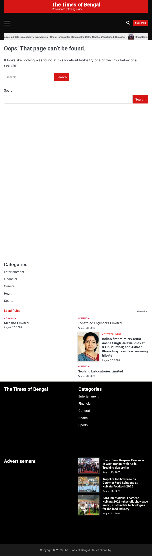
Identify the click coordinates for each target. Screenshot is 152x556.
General (9, 286)
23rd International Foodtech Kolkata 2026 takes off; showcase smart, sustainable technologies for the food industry (125, 503)
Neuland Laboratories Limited (100, 371)
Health (8, 293)
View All (141, 311)
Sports (8, 301)
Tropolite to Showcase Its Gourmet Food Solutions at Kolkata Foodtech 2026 (120, 482)
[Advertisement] (76, 136)
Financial (10, 279)
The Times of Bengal (76, 550)
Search (9, 90)
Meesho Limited (16, 323)
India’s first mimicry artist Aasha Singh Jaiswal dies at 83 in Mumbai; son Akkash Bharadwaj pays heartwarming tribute (125, 347)
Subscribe (140, 23)
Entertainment (14, 272)
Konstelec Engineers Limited (100, 323)
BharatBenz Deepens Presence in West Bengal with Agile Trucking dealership (123, 463)
